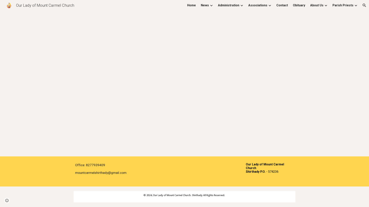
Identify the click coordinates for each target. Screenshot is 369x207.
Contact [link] (282, 5)
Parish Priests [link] (342, 5)
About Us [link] (316, 5)
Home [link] (191, 5)
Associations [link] (257, 5)
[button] (364, 5)
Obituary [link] (299, 5)
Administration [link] (228, 5)
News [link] (205, 5)
